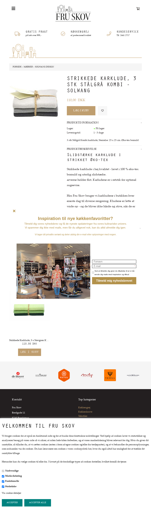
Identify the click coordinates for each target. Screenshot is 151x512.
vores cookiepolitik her (80, 449)
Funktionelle (12, 481)
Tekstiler (82, 416)
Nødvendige (12, 471)
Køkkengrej (84, 407)
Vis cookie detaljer (11, 493)
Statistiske (11, 486)
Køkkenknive (85, 412)
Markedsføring (13, 476)
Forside (17, 67)
